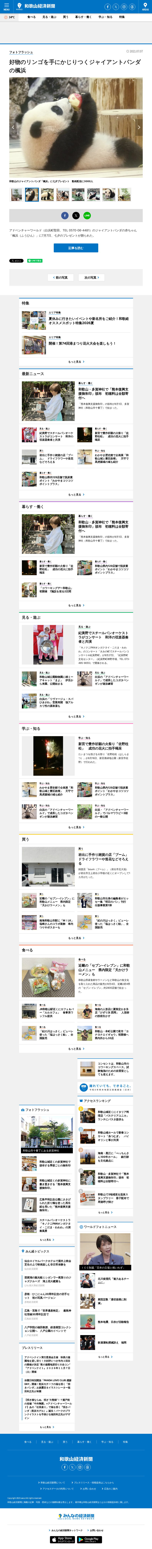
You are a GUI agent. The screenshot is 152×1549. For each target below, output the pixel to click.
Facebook (108, 7)
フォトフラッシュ (21, 52)
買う (66, 17)
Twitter (116, 7)
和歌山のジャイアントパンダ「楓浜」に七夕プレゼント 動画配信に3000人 (51, 181)
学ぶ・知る (106, 17)
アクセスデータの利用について (58, 1488)
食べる (31, 17)
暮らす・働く (83, 17)
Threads (132, 7)
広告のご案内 (111, 1488)
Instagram (124, 7)
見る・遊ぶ (49, 17)
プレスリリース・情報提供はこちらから (94, 1482)
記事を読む (76, 248)
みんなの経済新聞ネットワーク (76, 1516)
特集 (122, 17)
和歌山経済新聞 (35, 6)
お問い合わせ (89, 1488)
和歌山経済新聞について (53, 1482)
